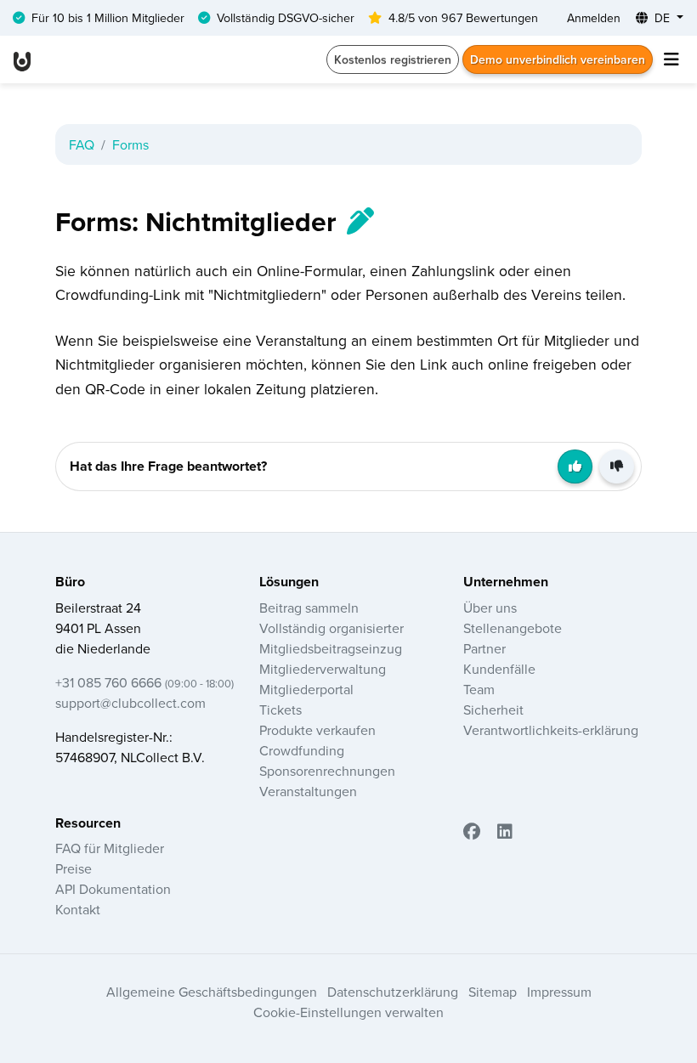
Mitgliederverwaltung (322, 668)
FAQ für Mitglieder (109, 848)
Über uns (490, 607)
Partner (484, 648)
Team (479, 689)
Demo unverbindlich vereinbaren (557, 59)
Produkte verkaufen (317, 730)
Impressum (559, 991)
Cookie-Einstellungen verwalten (348, 1012)
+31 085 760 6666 (144, 682)
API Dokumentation (113, 888)
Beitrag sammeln (309, 607)
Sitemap (492, 991)
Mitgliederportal (306, 689)
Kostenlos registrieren (392, 59)
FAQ (81, 144)
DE (662, 17)
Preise (73, 868)
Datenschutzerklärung (392, 991)
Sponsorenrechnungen (327, 770)
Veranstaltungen (308, 791)
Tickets (280, 709)
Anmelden (593, 17)
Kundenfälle (499, 668)
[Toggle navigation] (671, 59)
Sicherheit (493, 709)
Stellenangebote (512, 628)
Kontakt (77, 909)
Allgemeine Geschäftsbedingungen (211, 991)
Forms (130, 144)
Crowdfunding (301, 750)
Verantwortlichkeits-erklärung (550, 730)
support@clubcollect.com (130, 702)
